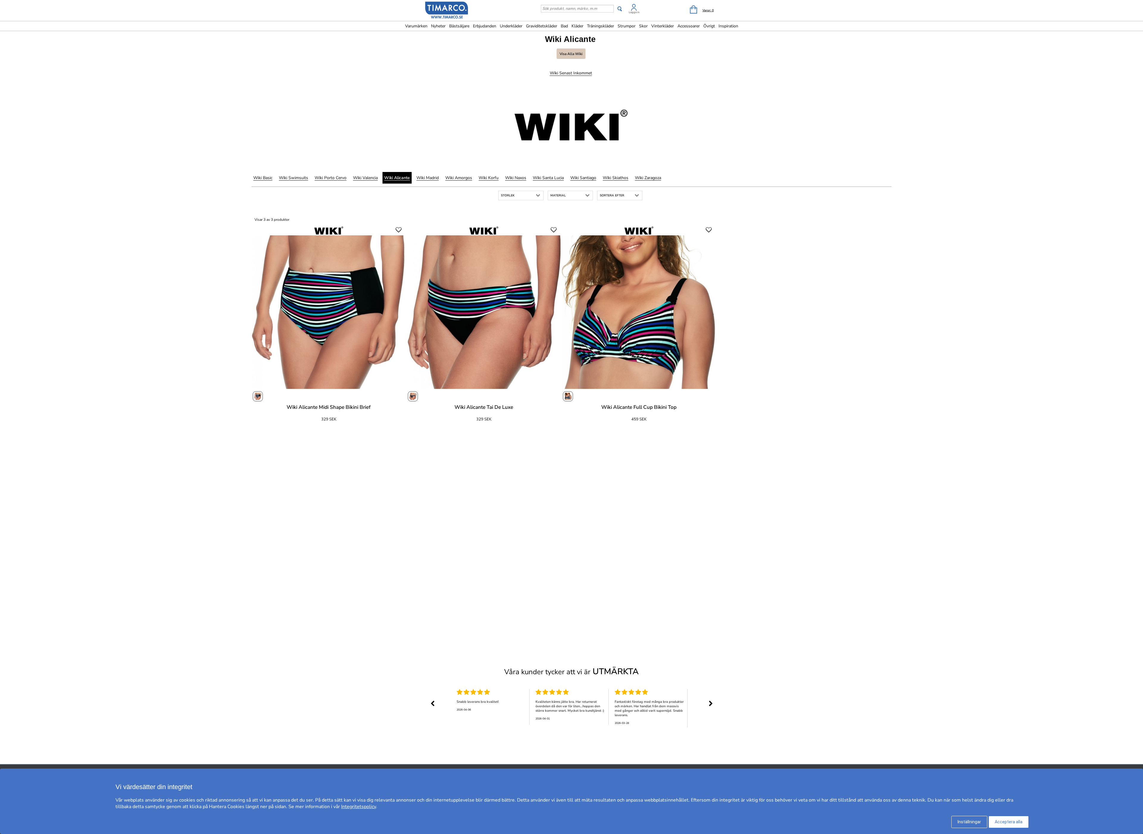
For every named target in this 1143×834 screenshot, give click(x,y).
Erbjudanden (484, 26)
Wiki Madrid (427, 178)
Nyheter (438, 26)
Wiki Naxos (515, 178)
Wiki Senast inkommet (571, 73)
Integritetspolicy (358, 806)
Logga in (634, 12)
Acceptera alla (1008, 821)
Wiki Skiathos (615, 178)
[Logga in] (634, 8)
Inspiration (728, 26)
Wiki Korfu (489, 178)
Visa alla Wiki (571, 53)
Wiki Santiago (583, 178)
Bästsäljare (459, 26)
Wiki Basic (262, 178)
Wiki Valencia (365, 178)
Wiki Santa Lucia (548, 178)
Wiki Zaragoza (648, 178)
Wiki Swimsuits (293, 178)
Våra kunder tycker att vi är (571, 671)
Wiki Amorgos (458, 178)
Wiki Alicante (397, 178)
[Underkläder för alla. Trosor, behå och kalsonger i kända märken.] (447, 11)
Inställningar (969, 821)
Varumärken (416, 26)
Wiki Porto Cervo (330, 178)
